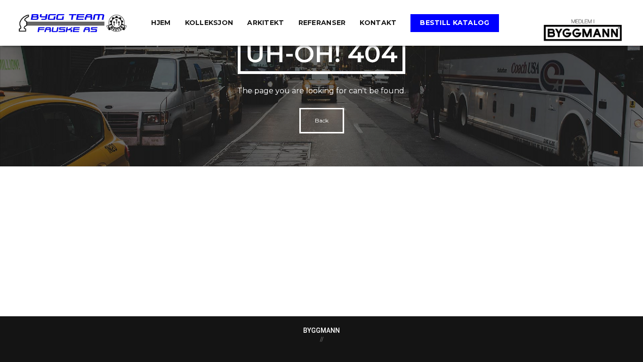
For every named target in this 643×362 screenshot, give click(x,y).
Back (322, 120)
